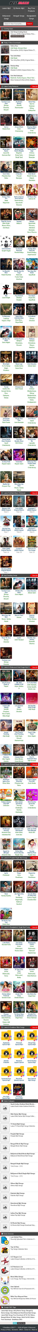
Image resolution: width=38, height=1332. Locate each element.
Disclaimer (15, 1329)
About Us (34, 1329)
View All (34, 86)
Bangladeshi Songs (31, 17)
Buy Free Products (31, 9)
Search (29, 24)
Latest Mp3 (6, 8)
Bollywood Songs (6, 17)
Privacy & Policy (6, 1329)
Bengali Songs (18, 16)
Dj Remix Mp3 (18, 8)
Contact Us (27, 1329)
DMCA (21, 1329)
